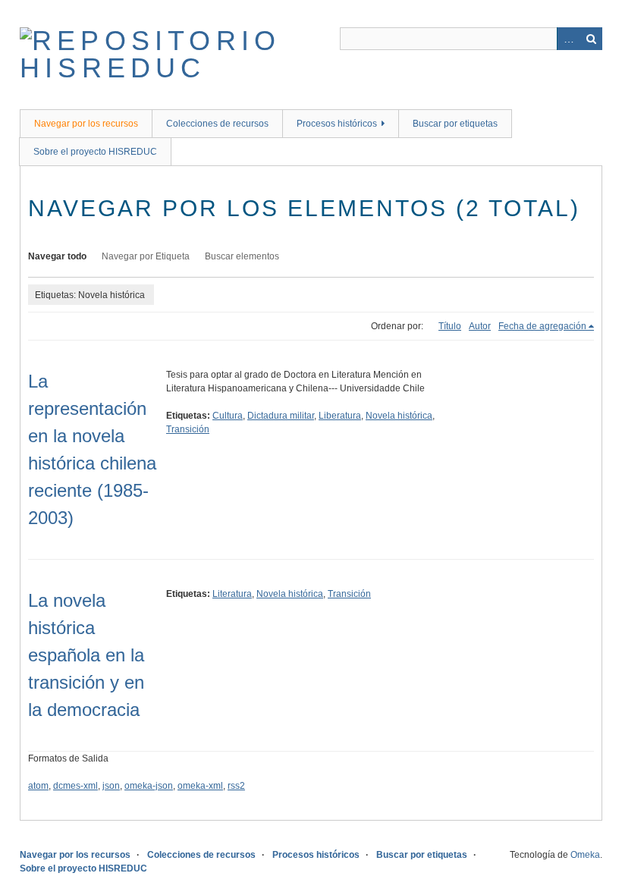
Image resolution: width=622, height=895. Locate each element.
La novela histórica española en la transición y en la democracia (86, 655)
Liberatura (340, 415)
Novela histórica (399, 415)
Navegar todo (57, 256)
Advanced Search (568, 38)
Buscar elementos (242, 256)
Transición (187, 429)
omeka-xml (200, 785)
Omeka (585, 854)
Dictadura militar (280, 415)
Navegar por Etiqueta (146, 256)
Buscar (591, 38)
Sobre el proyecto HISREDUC (95, 151)
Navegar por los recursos (86, 123)
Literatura (232, 594)
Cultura (227, 415)
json (111, 785)
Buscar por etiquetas (455, 123)
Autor (480, 326)
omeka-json (148, 785)
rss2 (236, 785)
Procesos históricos (337, 123)
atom (38, 785)
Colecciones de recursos (217, 123)
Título (449, 326)
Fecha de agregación (542, 326)
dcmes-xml (75, 785)
